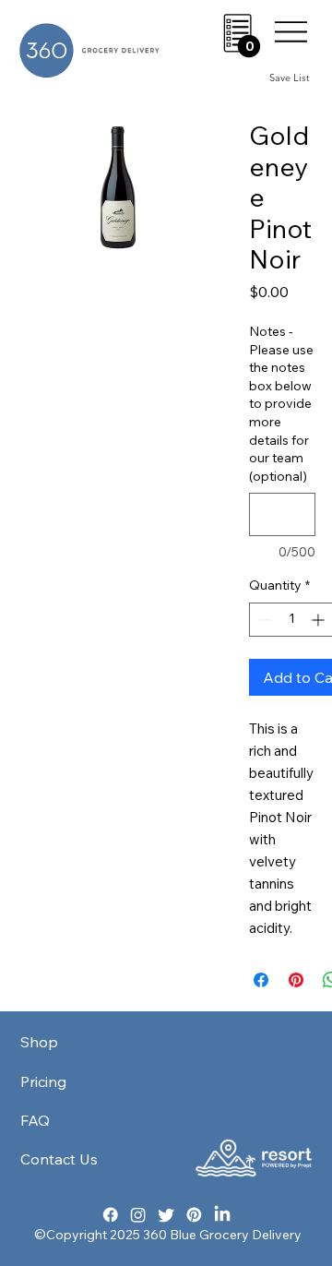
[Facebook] (110, 1214)
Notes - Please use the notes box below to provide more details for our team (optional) (281, 403)
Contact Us (59, 1159)
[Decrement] (263, 619)
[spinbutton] (291, 619)
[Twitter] (166, 1214)
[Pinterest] (194, 1214)
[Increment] (319, 619)
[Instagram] (138, 1214)
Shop (39, 1042)
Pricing (43, 1081)
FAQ (35, 1120)
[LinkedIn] (221, 1214)
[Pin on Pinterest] (296, 980)
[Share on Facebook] (261, 980)
